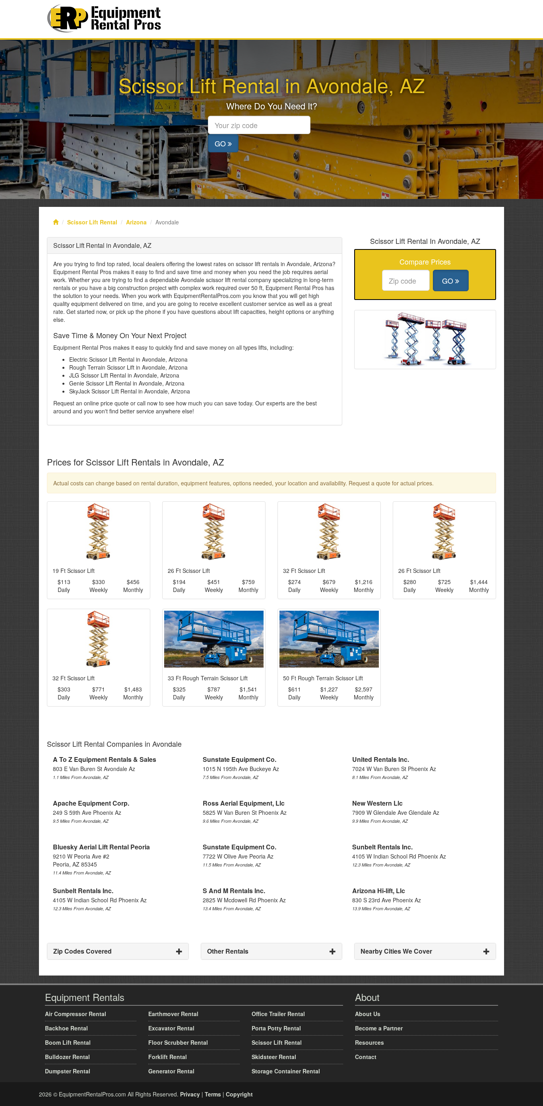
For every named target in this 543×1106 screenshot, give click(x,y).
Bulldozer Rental (67, 1057)
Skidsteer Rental (274, 1057)
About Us (367, 1014)
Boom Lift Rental (68, 1042)
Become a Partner (379, 1028)
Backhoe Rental (66, 1028)
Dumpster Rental (67, 1071)
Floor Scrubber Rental (178, 1042)
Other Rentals (227, 951)
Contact (365, 1057)
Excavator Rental (171, 1028)
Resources (369, 1042)
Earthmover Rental (173, 1014)
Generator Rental (171, 1071)
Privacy (190, 1094)
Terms (213, 1094)
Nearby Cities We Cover (396, 951)
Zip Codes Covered (82, 951)
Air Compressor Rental (75, 1014)
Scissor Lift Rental (92, 222)
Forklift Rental (167, 1057)
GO (221, 143)
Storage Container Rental (286, 1071)
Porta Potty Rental (276, 1028)
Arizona (136, 222)
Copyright (239, 1094)
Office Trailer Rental (278, 1014)
